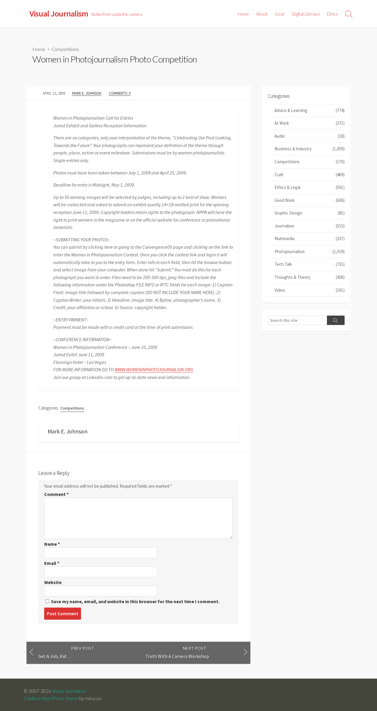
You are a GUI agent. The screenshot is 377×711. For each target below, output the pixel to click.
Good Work (310, 200)
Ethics (332, 14)
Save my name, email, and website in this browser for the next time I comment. (135, 601)
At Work (310, 123)
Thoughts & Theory (310, 277)
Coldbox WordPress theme (51, 698)
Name (52, 544)
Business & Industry (310, 148)
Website (53, 582)
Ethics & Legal (310, 187)
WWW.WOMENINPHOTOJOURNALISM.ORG (154, 369)
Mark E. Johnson (86, 93)
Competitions (65, 49)
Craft (310, 174)
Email (51, 563)
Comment (56, 494)
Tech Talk (310, 264)
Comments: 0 (119, 93)
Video (310, 290)
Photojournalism (310, 251)
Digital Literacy (306, 14)
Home (243, 14)
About (262, 14)
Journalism (310, 226)
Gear (280, 14)
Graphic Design (310, 213)
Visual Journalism (69, 691)
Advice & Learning (310, 110)
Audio (310, 136)
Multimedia (310, 238)
